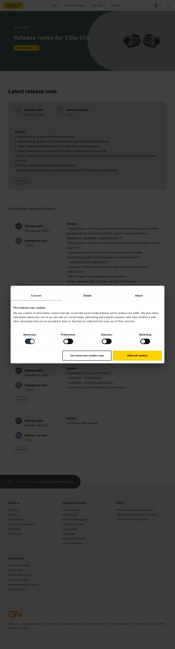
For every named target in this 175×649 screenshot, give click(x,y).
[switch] (68, 341)
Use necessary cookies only (87, 355)
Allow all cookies (137, 355)
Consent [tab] (36, 295)
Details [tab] (87, 295)
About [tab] (139, 295)
